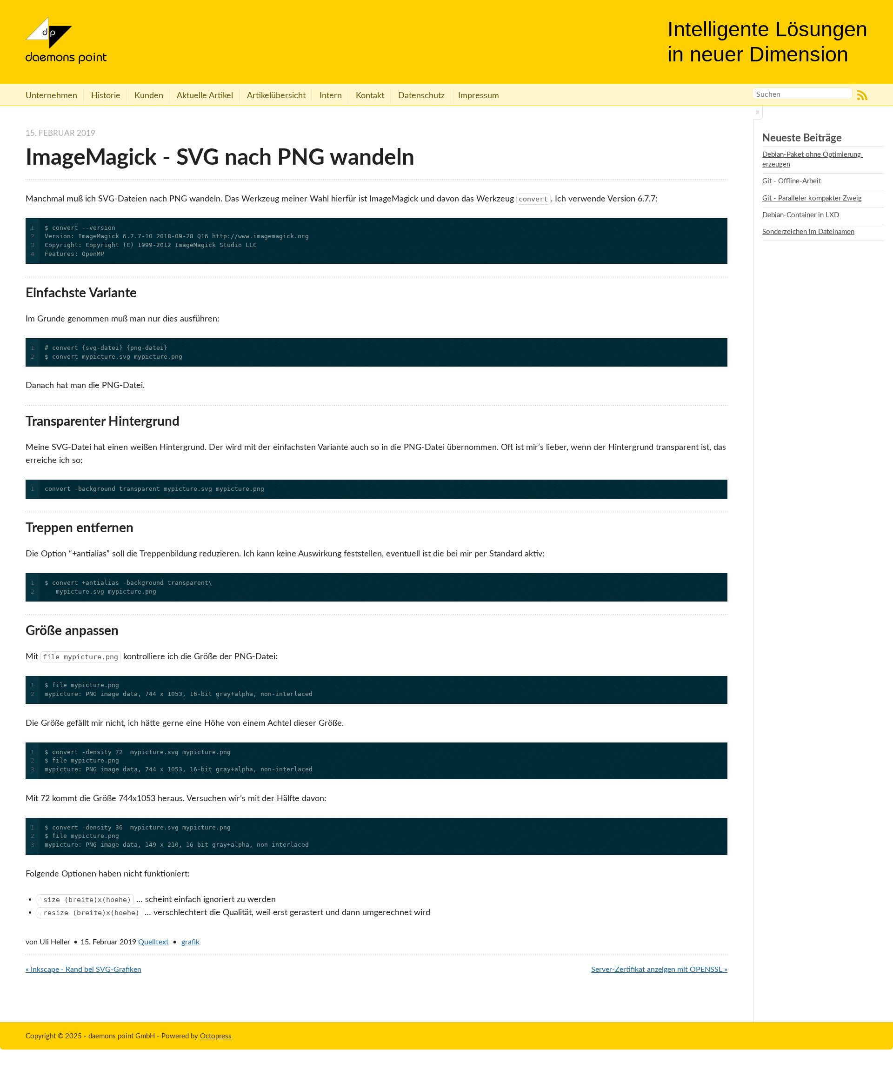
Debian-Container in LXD (800, 215)
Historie (105, 95)
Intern (331, 95)
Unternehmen (51, 95)
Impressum (478, 95)
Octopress (216, 1036)
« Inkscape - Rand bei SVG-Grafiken (83, 969)
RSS (862, 95)
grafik (190, 942)
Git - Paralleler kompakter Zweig (812, 198)
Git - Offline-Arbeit (791, 181)
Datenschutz (421, 95)
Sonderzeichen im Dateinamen (808, 231)
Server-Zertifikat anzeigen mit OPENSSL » (659, 969)
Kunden (148, 95)
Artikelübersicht (276, 95)
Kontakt (370, 95)
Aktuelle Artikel (205, 95)
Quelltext (153, 942)
